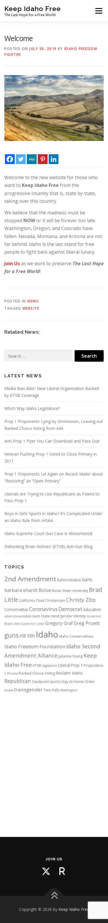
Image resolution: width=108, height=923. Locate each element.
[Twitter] (21, 154)
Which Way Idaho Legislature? (32, 408)
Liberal (64, 665)
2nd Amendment (30, 578)
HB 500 (27, 636)
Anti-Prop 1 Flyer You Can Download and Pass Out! (52, 441)
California (27, 600)
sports (55, 681)
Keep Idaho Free (32, 8)
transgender (28, 689)
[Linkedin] (53, 154)
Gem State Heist (45, 616)
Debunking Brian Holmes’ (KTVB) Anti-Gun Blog (48, 546)
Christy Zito (81, 599)
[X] (46, 871)
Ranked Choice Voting (37, 673)
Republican (17, 680)
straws (8, 690)
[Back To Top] (54, 896)
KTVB (37, 665)
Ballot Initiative (69, 579)
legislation (49, 666)
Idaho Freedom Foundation (34, 646)
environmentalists (17, 616)
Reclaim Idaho (69, 673)
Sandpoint (40, 681)
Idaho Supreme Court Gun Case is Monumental (48, 533)
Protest (12, 673)
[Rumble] (62, 871)
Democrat (70, 609)
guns (11, 635)
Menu (98, 10)
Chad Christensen (50, 600)
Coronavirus (43, 609)
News (33, 301)
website (30, 308)
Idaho (47, 634)
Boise (45, 590)
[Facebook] (10, 154)
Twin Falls (51, 690)
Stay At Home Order (78, 681)
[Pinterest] (43, 154)
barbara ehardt (21, 590)
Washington (68, 690)
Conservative (16, 609)
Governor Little (32, 624)
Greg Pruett (87, 623)
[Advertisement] (54, 759)
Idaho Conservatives (76, 636)
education (92, 609)
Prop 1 (77, 665)
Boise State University (70, 590)
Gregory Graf (59, 623)
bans (87, 579)
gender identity (73, 616)
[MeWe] (32, 154)
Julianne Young (70, 656)
